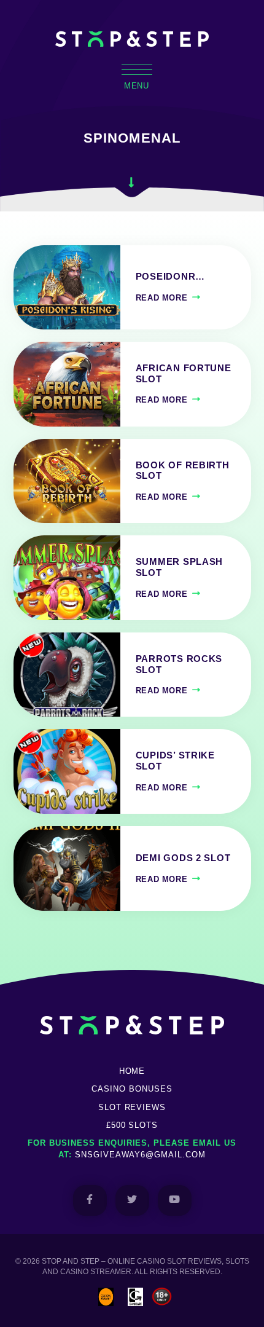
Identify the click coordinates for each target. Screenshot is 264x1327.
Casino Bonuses (131, 1088)
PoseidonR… (170, 277)
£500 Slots (132, 1125)
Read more (162, 297)
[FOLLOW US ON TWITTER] (132, 1200)
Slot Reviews (132, 1107)
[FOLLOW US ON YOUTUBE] (175, 1200)
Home (132, 1071)
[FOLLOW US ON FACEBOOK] (90, 1200)
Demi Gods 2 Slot (183, 858)
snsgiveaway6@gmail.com (140, 1154)
